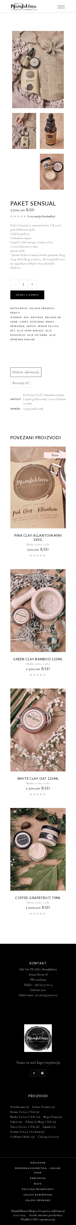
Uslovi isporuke (38, 1200)
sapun (31, 326)
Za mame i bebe (22, 1137)
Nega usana (53, 1117)
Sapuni (49, 1127)
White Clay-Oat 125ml (38, 778)
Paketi (15, 312)
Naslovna (38, 1162)
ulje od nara (37, 335)
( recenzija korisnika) (41, 216)
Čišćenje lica (48, 1137)
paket (50, 321)
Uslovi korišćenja (38, 1194)
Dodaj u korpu (27, 294)
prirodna (17, 326)
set (12, 330)
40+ (26, 317)
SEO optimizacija (44, 1219)
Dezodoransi (19, 1107)
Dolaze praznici (42, 308)
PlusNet (26, 1219)
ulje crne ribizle (30, 330)
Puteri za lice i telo (38, 902)
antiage (37, 317)
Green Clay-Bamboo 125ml (38, 659)
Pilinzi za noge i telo (40, 1122)
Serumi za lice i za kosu (27, 1132)
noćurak (37, 321)
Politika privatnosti (38, 1189)
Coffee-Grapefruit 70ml (38, 898)
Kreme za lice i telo (24, 1112)
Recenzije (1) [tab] (20, 383)
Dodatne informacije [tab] (25, 372)
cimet (24, 321)
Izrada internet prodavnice (45, 1215)
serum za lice (48, 326)
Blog (38, 1183)
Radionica (38, 1178)
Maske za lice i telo (38, 544)
